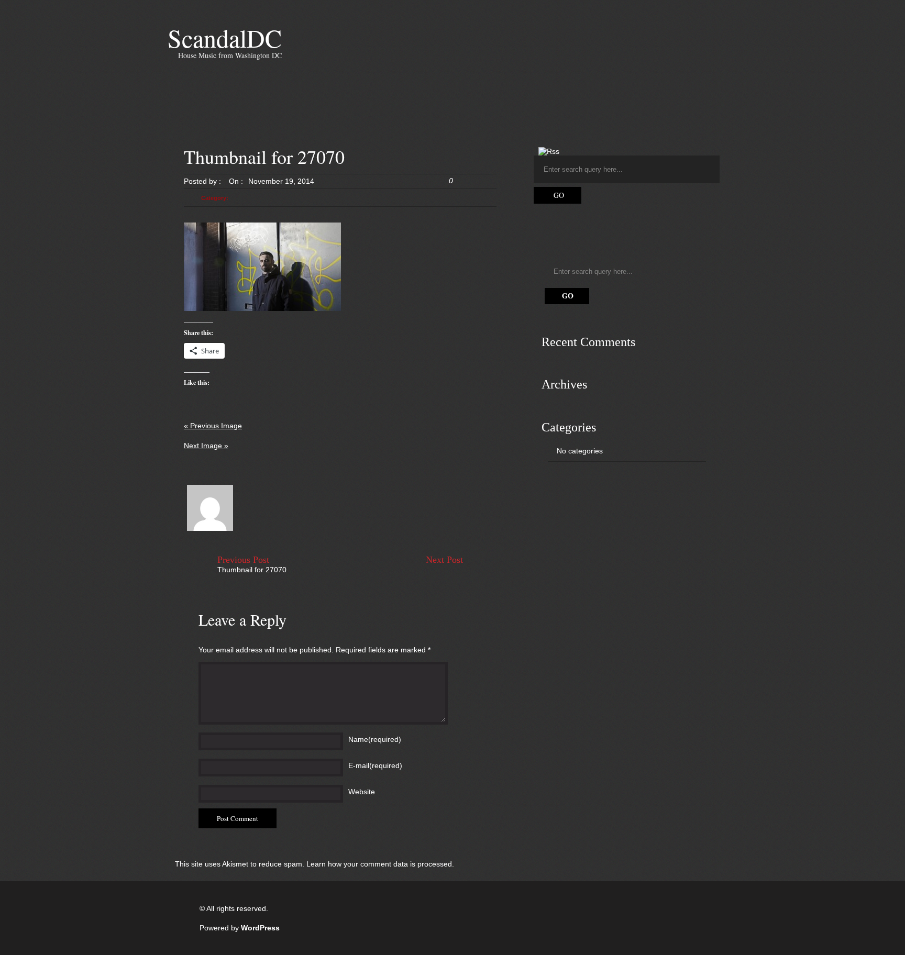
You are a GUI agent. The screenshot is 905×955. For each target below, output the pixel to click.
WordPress (260, 928)
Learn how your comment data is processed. (380, 864)
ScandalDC (225, 37)
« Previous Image (213, 425)
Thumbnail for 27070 (251, 569)
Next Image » (206, 445)
